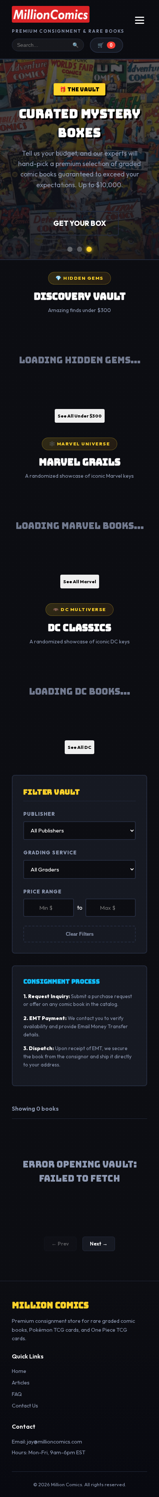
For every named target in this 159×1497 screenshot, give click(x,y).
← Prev (60, 1243)
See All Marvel (79, 581)
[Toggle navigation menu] (139, 20)
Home (19, 1371)
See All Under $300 (80, 416)
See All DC (79, 747)
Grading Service (50, 852)
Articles (21, 1382)
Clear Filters (80, 934)
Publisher (39, 814)
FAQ (17, 1394)
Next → (99, 1243)
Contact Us (25, 1405)
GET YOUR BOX (79, 223)
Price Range (42, 891)
